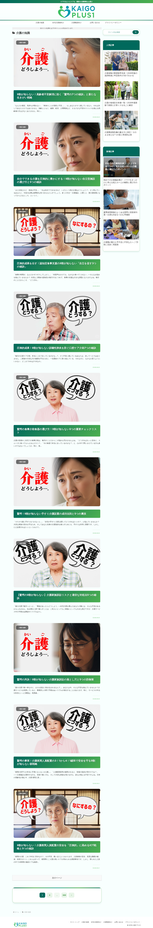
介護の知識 (85, 922)
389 (64, 895)
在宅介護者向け (96, 922)
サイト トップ (74, 922)
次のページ (57, 878)
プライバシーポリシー (132, 922)
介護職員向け (107, 922)
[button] (135, 32)
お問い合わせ (118, 922)
